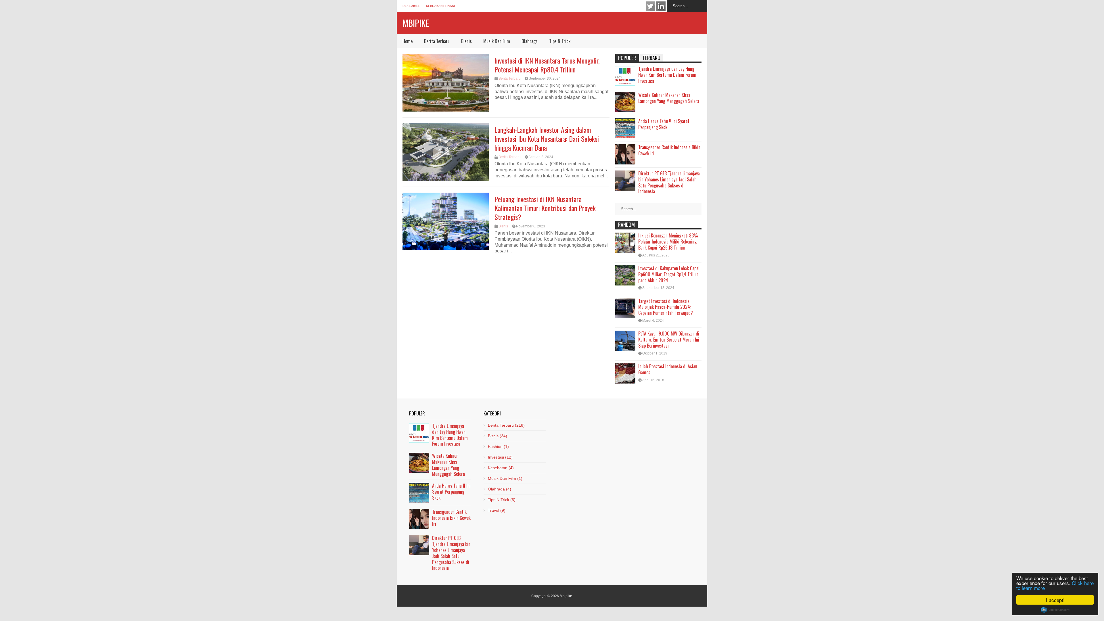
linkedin (661, 6)
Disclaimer (411, 5)
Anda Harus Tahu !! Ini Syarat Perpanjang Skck (663, 124)
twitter (650, 6)
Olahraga (530, 41)
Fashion (498, 446)
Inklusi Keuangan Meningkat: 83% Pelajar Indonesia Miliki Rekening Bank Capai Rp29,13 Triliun (668, 241)
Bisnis (466, 41)
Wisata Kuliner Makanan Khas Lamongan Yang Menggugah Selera (668, 97)
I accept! (1055, 599)
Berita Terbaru (437, 41)
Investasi (500, 457)
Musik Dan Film (496, 41)
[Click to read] (445, 83)
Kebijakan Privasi (440, 5)
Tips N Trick (559, 41)
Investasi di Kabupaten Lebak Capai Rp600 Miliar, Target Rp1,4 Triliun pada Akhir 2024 (668, 274)
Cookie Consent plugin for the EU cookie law (1055, 610)
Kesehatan (501, 467)
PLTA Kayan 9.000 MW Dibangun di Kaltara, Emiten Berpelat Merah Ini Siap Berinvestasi (668, 339)
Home (407, 41)
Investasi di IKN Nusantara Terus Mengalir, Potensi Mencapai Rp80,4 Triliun (546, 64)
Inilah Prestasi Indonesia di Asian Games (667, 369)
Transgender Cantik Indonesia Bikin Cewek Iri (669, 150)
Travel (496, 510)
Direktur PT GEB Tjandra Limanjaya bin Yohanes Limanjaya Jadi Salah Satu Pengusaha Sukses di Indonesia (669, 182)
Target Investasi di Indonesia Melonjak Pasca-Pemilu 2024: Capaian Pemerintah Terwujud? (665, 307)
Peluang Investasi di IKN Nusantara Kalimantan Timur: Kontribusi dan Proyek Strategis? (545, 208)
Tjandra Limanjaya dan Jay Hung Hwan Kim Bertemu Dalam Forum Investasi (667, 74)
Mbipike (415, 22)
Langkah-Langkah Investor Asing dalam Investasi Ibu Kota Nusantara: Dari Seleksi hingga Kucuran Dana (546, 138)
